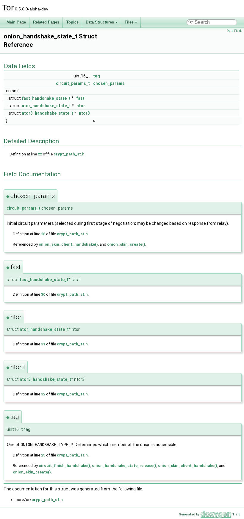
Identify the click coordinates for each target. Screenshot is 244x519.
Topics (72, 22)
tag (96, 76)
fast (80, 98)
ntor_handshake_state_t (46, 105)
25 (43, 455)
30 (43, 294)
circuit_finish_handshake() (64, 465)
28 (43, 234)
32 (43, 394)
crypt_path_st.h (69, 154)
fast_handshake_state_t (46, 98)
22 (40, 154)
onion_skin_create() (126, 244)
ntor (80, 105)
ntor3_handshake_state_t (47, 113)
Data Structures (100, 22)
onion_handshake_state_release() (124, 465)
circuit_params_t (73, 83)
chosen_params (109, 83)
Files (129, 22)
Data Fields (234, 31)
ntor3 (84, 113)
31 (43, 344)
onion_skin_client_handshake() (68, 244)
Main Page (16, 22)
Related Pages (46, 22)
